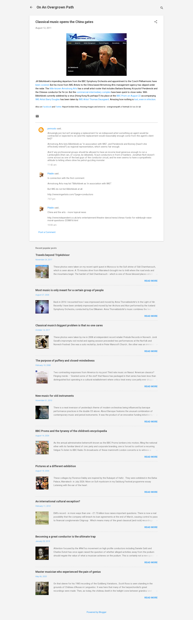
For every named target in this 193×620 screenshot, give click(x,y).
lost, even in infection (144, 99)
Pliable (50, 173)
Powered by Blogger (96, 612)
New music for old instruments (54, 395)
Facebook (47, 107)
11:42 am (52, 164)
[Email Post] (37, 117)
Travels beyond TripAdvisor (52, 255)
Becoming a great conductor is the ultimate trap (65, 536)
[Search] (162, 8)
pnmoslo (51, 128)
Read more (151, 280)
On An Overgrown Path (55, 7)
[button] (156, 22)
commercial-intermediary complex (94, 92)
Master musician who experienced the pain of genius (68, 571)
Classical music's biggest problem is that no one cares (69, 325)
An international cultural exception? (57, 501)
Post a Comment (46, 232)
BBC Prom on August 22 (129, 95)
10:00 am (52, 225)
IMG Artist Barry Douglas (47, 99)
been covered (42, 85)
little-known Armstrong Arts (63, 88)
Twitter (58, 107)
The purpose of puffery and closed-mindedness (65, 360)
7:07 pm (51, 199)
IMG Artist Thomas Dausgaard (94, 99)
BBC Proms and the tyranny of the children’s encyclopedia (71, 431)
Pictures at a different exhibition (55, 466)
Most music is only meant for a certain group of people (69, 290)
